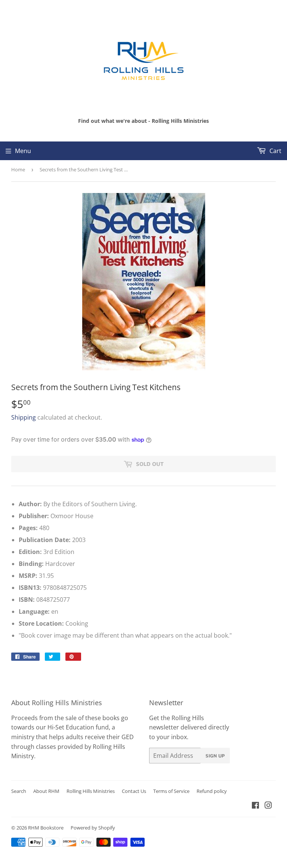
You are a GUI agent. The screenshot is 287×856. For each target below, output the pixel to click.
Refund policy (212, 791)
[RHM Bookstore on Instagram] (268, 806)
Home (18, 169)
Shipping (23, 417)
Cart (274, 151)
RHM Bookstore (46, 827)
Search (18, 791)
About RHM (46, 791)
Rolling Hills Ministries (91, 791)
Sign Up (215, 756)
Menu (23, 151)
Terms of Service (171, 791)
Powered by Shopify (93, 827)
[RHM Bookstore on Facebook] (255, 806)
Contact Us (134, 791)
